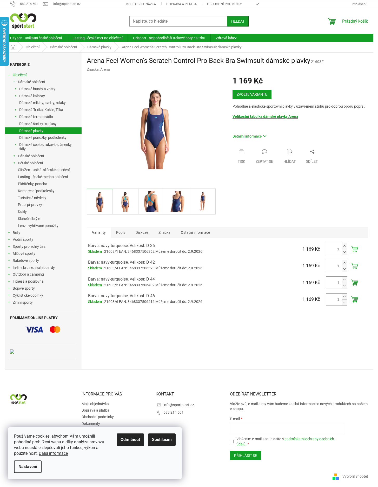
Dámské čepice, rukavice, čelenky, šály (45, 146)
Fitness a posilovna (28, 281)
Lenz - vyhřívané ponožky (38, 226)
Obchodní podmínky (224, 4)
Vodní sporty (23, 239)
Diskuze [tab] (142, 232)
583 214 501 (173, 412)
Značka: (98, 69)
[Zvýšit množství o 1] (344, 246)
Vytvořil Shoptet (355, 476)
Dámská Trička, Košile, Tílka (41, 110)
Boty (16, 233)
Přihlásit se (245, 455)
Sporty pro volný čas (29, 246)
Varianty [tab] (99, 232)
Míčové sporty (24, 253)
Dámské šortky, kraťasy (38, 124)
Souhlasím (162, 439)
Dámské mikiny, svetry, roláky (42, 103)
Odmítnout (130, 439)
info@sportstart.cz (178, 405)
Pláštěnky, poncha (32, 184)
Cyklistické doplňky (28, 295)
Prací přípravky (30, 205)
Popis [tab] (120, 232)
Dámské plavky (31, 131)
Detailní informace (247, 136)
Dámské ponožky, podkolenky (43, 137)
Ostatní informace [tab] (195, 232)
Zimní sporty (23, 302)
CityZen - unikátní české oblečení (44, 170)
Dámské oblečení (31, 82)
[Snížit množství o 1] (344, 252)
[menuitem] (36, 38)
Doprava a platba (181, 4)
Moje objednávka (140, 4)
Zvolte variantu (252, 94)
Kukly (22, 212)
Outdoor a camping (28, 274)
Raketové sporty (26, 260)
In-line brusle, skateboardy (34, 267)
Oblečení (19, 75)
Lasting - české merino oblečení (43, 177)
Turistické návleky (32, 198)
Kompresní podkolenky (36, 191)
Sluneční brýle (29, 219)
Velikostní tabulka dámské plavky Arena (265, 116)
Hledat (237, 21)
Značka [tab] (164, 232)
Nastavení (27, 466)
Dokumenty (91, 423)
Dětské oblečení (30, 163)
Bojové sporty (24, 288)
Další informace (53, 453)
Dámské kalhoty (32, 96)
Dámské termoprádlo (36, 117)
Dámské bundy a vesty (37, 89)
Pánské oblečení (31, 156)
